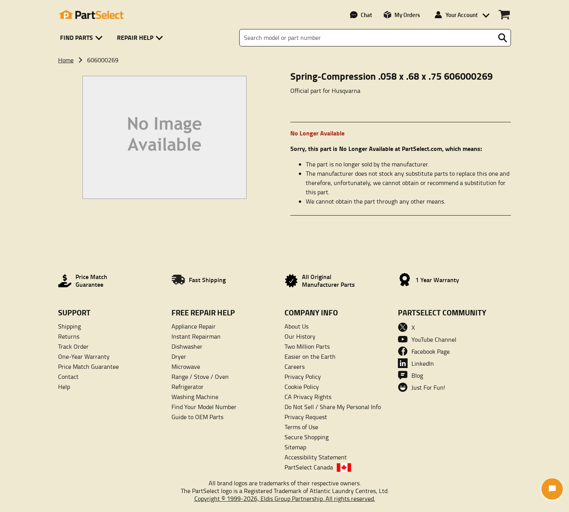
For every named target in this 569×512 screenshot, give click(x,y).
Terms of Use (301, 427)
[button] (82, 37)
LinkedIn (422, 363)
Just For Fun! (428, 387)
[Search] (502, 38)
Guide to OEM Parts (197, 417)
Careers (294, 366)
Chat (366, 14)
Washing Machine (194, 396)
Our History (299, 336)
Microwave (185, 366)
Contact (68, 376)
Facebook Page (430, 351)
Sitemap (295, 447)
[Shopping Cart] (504, 15)
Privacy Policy (302, 376)
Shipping (69, 326)
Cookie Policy (301, 386)
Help (64, 386)
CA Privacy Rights (307, 396)
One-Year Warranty (84, 356)
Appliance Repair (193, 326)
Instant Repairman (196, 336)
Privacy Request (305, 417)
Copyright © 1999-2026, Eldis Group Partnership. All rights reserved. (284, 498)
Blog (417, 375)
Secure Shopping (306, 437)
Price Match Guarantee (88, 366)
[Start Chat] (552, 489)
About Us (296, 326)
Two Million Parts (307, 346)
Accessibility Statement (315, 457)
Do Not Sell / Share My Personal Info (332, 406)
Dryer (178, 356)
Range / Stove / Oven (200, 376)
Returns (68, 336)
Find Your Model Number (204, 406)
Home (66, 60)
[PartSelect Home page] (91, 15)
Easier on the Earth (310, 356)
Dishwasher (186, 346)
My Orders (407, 14)
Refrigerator (187, 386)
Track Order (73, 346)
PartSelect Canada (308, 467)
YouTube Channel (433, 339)
